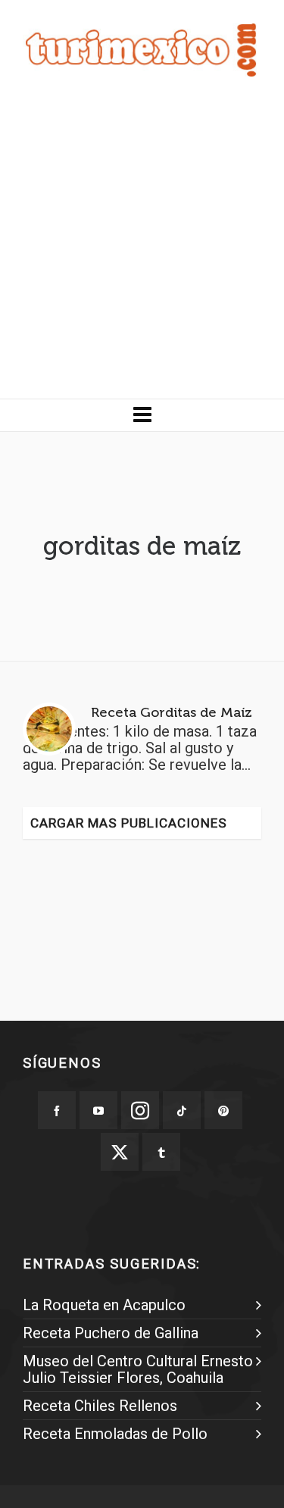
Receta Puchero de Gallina (110, 1333)
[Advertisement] (142, 249)
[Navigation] (142, 415)
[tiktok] (182, 1110)
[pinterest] (223, 1110)
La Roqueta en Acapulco (104, 1305)
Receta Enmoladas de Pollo (115, 1434)
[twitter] (120, 1152)
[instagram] (140, 1110)
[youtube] (98, 1110)
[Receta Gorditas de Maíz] (49, 729)
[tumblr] (161, 1152)
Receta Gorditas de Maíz (171, 712)
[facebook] (57, 1110)
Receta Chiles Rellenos (100, 1406)
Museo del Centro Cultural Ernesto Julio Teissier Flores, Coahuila (138, 1369)
